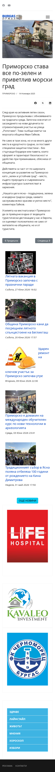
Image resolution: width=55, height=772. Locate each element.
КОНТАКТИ (21, 765)
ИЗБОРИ (14, 748)
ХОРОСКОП (16, 740)
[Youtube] (9, 5)
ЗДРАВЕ (14, 712)
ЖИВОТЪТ (15, 726)
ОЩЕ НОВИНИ (27, 500)
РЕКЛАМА (7, 765)
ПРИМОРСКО (8, 93)
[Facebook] (3, 5)
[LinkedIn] (50, 102)
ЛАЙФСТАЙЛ (17, 719)
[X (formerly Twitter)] (42, 102)
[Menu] (48, 17)
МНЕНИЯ (14, 733)
